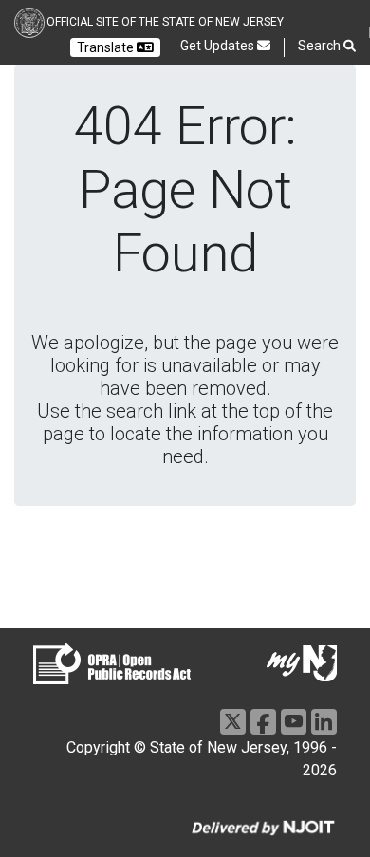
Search (320, 45)
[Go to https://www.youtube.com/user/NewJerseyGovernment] (293, 722)
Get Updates (218, 45)
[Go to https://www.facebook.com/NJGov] (263, 722)
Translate (107, 47)
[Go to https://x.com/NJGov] (233, 722)
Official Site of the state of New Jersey (165, 21)
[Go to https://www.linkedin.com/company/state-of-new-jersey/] (324, 722)
